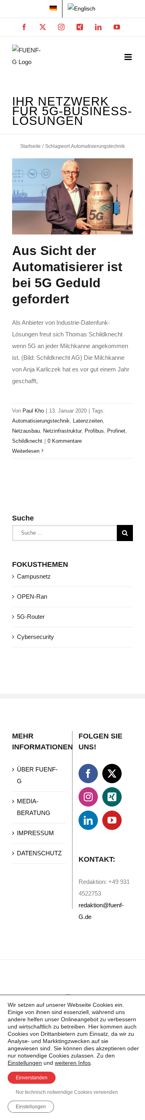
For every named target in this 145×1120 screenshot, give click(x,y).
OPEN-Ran (32, 596)
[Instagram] (88, 797)
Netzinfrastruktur (62, 431)
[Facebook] (88, 773)
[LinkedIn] (88, 820)
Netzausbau (26, 431)
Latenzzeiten (88, 421)
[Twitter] (112, 773)
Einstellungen (25, 1063)
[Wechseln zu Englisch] (81, 9)
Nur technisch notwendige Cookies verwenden (67, 1092)
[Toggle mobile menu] (128, 57)
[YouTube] (112, 820)
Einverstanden (32, 1078)
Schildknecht (27, 441)
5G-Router (31, 616)
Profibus (94, 431)
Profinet (116, 431)
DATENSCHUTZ (39, 853)
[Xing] (112, 797)
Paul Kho (33, 411)
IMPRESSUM (35, 833)
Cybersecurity (35, 636)
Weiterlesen (25, 451)
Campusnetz (34, 576)
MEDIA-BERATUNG (33, 807)
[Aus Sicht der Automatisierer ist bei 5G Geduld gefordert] (72, 196)
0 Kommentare (65, 441)
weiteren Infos (73, 1063)
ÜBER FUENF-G (37, 775)
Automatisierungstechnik (41, 421)
